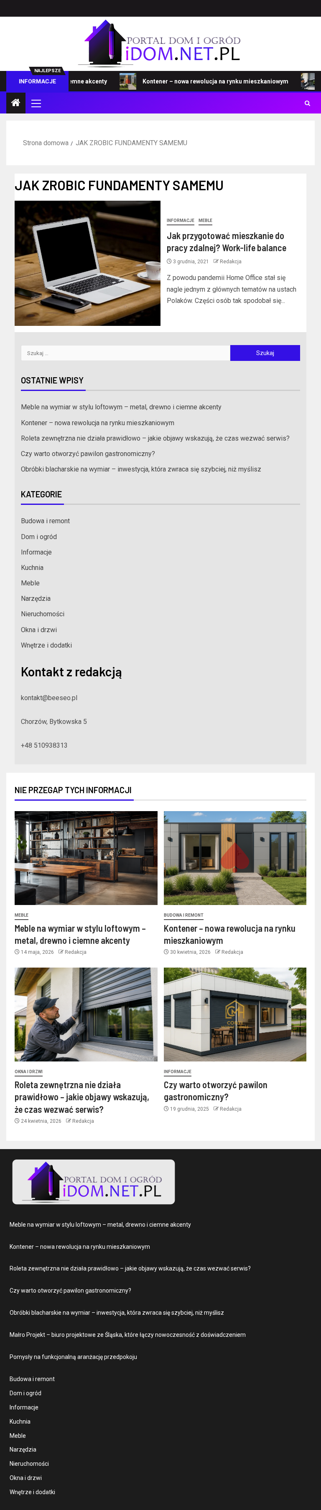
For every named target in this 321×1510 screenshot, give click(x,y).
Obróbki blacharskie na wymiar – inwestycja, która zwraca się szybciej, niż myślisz (141, 469)
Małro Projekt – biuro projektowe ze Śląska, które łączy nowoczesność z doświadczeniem (128, 1334)
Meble (205, 220)
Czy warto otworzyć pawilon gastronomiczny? (88, 454)
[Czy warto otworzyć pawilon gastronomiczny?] (235, 1014)
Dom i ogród (39, 537)
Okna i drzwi (39, 630)
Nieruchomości (42, 614)
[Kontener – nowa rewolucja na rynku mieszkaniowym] (235, 858)
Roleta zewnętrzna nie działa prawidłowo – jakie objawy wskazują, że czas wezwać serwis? (155, 438)
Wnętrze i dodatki (46, 645)
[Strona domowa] (15, 103)
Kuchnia (32, 568)
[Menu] (35, 103)
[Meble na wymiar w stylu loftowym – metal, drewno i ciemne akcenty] (86, 858)
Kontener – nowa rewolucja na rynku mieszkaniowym (193, 81)
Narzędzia (36, 598)
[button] (35, 103)
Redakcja (231, 262)
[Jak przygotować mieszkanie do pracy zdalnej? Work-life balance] (87, 263)
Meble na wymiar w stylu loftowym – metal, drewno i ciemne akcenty (121, 407)
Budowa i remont (45, 521)
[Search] (307, 103)
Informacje (180, 220)
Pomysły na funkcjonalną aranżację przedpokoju (73, 1357)
